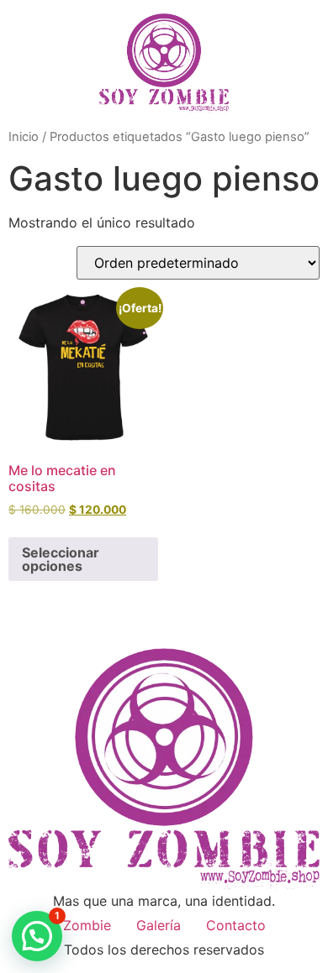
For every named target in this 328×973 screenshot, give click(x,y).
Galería (158, 925)
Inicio (23, 136)
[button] (37, 936)
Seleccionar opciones (60, 559)
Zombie (87, 925)
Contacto (236, 925)
